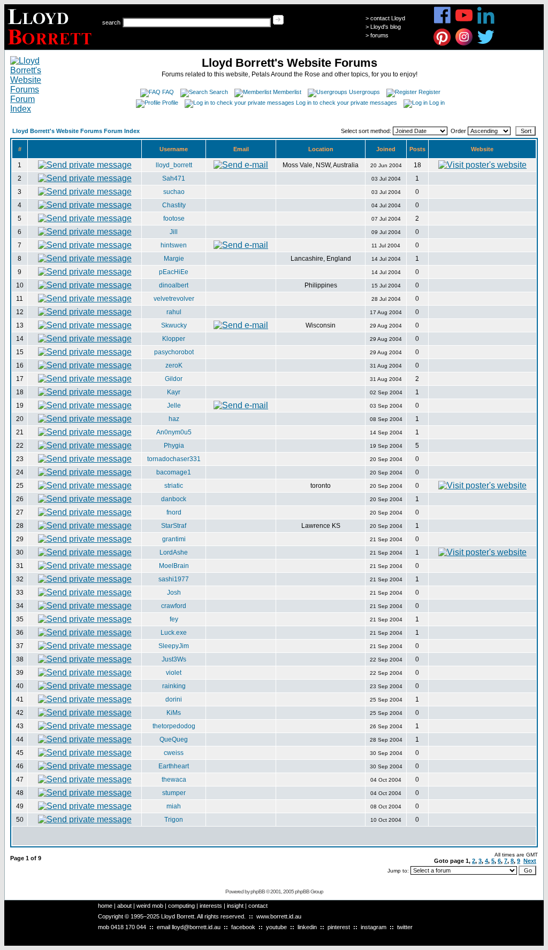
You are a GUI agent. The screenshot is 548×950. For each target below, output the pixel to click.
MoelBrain (174, 566)
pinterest (339, 927)
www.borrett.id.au (278, 916)
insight (235, 905)
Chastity (174, 205)
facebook (243, 927)
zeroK (173, 365)
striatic (173, 485)
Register (429, 92)
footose (174, 218)
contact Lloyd (387, 18)
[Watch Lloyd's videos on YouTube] (464, 22)
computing (181, 905)
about (124, 905)
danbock (173, 499)
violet (173, 672)
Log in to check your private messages (346, 102)
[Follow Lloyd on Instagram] (464, 44)
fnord (173, 512)
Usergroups (364, 92)
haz (174, 419)
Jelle (174, 405)
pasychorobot (174, 352)
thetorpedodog (174, 726)
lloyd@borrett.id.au (196, 927)
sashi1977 (173, 579)
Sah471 (173, 178)
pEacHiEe (173, 272)
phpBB (257, 891)
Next (529, 861)
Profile (170, 102)
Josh (174, 592)
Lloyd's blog (385, 27)
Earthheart (173, 766)
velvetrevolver (174, 298)
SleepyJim (173, 646)
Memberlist (287, 92)
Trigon (173, 819)
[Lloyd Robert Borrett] (51, 46)
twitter (405, 927)
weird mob (149, 905)
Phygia (174, 445)
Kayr (173, 392)
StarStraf (173, 525)
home (105, 905)
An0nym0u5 (174, 432)
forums (379, 35)
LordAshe (173, 552)
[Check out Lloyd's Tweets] (486, 44)
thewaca (174, 779)
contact (258, 905)
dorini (173, 699)
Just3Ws (174, 659)
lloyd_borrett (174, 165)
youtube (276, 927)
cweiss (174, 753)
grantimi (174, 539)
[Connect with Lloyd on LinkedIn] (486, 22)
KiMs (173, 713)
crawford (173, 606)
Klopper (173, 338)
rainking (174, 686)
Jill (174, 232)
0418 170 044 (128, 927)
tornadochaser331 (174, 459)
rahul (173, 312)
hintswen (174, 245)
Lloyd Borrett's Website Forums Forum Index (76, 131)
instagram (373, 927)
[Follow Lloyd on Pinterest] (442, 44)
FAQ (168, 92)
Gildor (173, 379)
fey (174, 619)
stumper (174, 793)
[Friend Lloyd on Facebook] (442, 22)
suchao (174, 192)
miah (173, 806)
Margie (174, 258)
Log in (437, 102)
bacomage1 (173, 472)
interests (211, 905)
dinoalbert (173, 285)
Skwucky (174, 325)
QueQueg (173, 739)
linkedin (307, 927)
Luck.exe (174, 632)
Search (218, 92)
